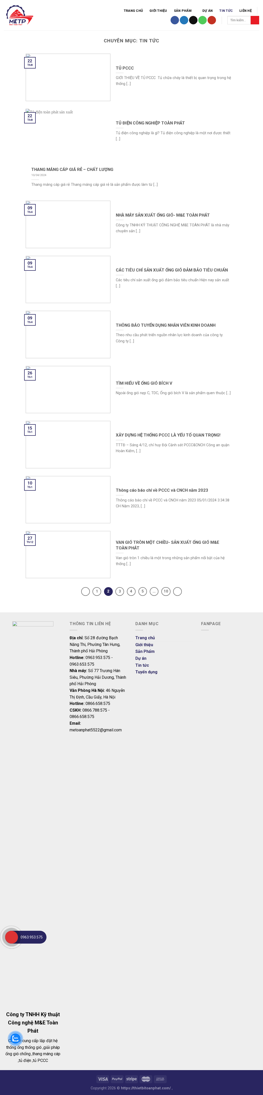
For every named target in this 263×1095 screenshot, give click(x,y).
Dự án (207, 11)
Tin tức (226, 11)
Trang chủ (133, 11)
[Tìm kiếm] (255, 20)
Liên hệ (245, 11)
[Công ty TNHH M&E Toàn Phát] (44, 15)
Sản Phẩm (145, 651)
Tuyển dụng (146, 672)
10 (166, 591)
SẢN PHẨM (183, 11)
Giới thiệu (158, 11)
